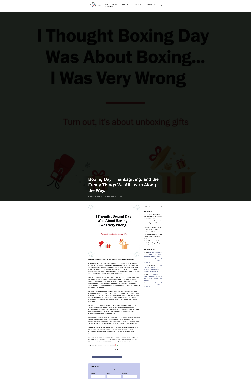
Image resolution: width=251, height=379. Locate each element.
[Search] (161, 5)
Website (124, 373)
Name (93, 373)
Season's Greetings (117, 196)
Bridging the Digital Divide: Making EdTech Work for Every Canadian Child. (153, 236)
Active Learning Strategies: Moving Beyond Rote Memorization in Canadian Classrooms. (153, 229)
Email (108, 373)
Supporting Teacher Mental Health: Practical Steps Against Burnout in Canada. (153, 223)
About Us (114, 4)
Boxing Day (102, 196)
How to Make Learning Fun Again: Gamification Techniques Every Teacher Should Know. (152, 243)
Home (106, 4)
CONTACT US (138, 4)
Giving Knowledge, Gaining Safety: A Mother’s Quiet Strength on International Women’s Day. (153, 254)
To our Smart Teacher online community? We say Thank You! (153, 260)
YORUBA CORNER (109, 6)
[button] (154, 4)
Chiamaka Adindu (94, 196)
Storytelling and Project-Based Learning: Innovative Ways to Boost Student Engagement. (153, 216)
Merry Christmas (109, 196)
